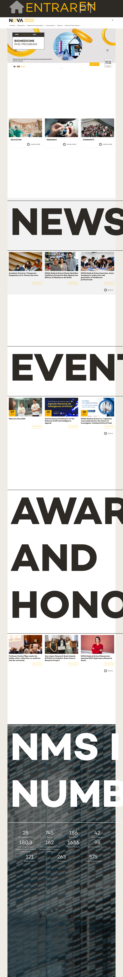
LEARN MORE (35, 144)
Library (59, 25)
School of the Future (72, 25)
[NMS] (22, 20)
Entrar (51, 9)
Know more (37, 283)
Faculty (12, 25)
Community (50, 25)
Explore (110, 290)
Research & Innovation (35, 25)
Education (21, 25)
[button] (15, 50)
